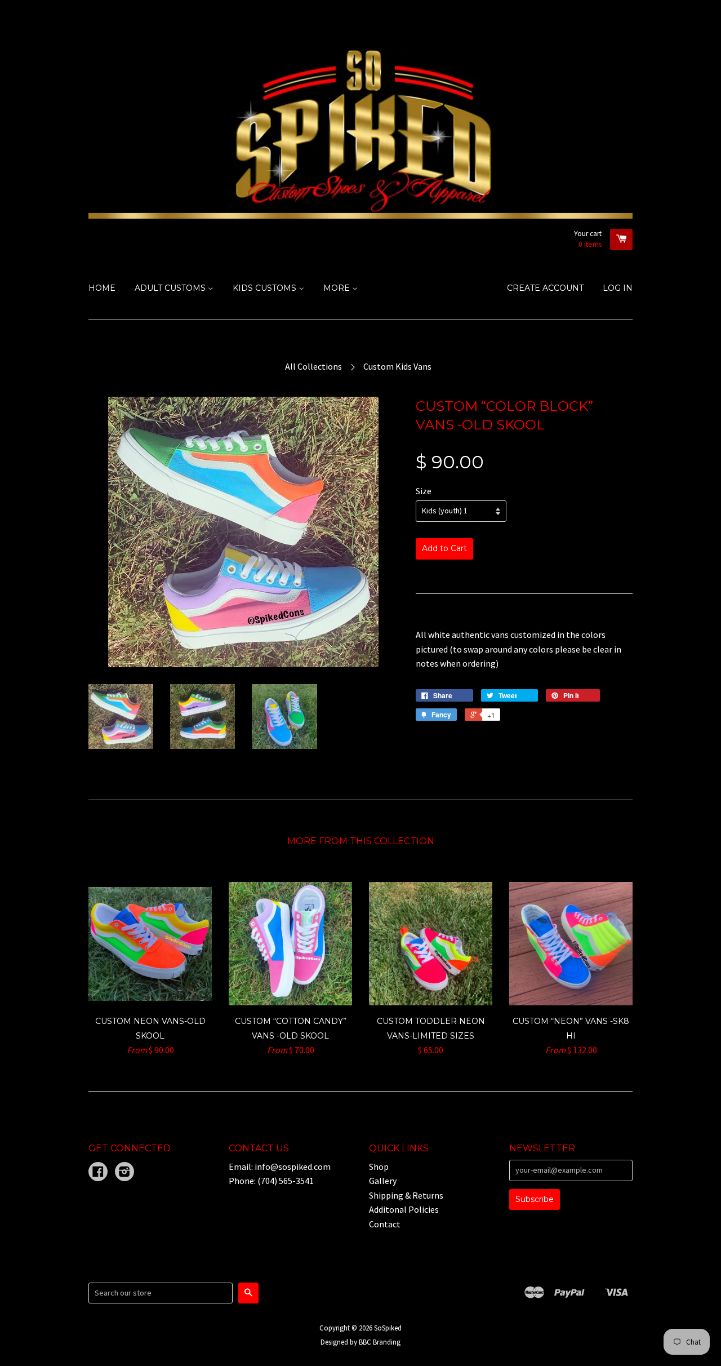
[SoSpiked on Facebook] (98, 1172)
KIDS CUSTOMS (266, 288)
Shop (379, 1166)
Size (423, 490)
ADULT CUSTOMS (171, 288)
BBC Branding (379, 1341)
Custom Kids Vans (397, 366)
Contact (384, 1224)
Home (101, 288)
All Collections (313, 366)
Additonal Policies (404, 1209)
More (337, 288)
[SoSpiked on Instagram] (124, 1172)
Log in (618, 288)
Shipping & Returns (406, 1195)
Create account (545, 288)
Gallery (383, 1180)
